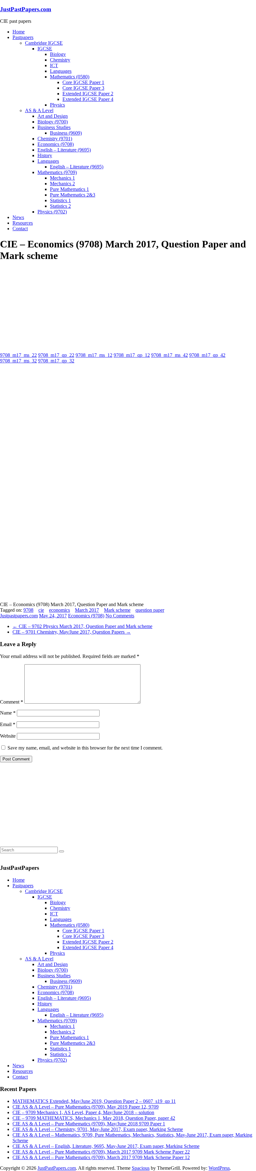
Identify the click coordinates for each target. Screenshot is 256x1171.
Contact (20, 228)
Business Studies (54, 127)
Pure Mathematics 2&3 (72, 194)
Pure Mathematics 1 (69, 189)
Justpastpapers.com (19, 615)
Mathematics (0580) (69, 76)
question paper (149, 610)
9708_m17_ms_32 (18, 360)
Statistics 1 (60, 200)
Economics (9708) (55, 144)
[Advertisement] (47, 307)
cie (41, 610)
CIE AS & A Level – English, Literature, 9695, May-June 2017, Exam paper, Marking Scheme (105, 1146)
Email (7, 724)
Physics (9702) (52, 211)
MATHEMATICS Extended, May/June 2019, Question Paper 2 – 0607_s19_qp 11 (94, 1101)
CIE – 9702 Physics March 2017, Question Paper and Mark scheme (82, 626)
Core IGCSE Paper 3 (83, 88)
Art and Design (52, 116)
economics (59, 610)
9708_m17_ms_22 (18, 355)
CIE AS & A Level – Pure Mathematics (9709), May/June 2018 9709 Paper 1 (88, 1123)
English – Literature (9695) (64, 149)
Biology (58, 54)
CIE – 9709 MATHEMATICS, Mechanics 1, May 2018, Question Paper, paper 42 (93, 1118)
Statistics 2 (60, 206)
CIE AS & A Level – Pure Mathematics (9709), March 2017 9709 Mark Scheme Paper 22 (101, 1151)
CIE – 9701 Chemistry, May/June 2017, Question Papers (71, 632)
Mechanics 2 (62, 183)
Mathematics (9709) (57, 172)
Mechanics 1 (62, 178)
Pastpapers (22, 37)
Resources (22, 223)
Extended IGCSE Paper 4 (87, 99)
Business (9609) (66, 133)
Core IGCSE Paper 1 (83, 82)
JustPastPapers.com (25, 9)
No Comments (120, 615)
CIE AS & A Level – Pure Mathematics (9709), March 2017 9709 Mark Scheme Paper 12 (101, 1157)
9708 (28, 610)
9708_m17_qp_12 (132, 355)
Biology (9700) (52, 121)
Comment (11, 702)
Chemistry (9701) (54, 138)
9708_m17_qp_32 (56, 360)
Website (8, 736)
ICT (54, 65)
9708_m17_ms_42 (169, 355)
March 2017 (87, 610)
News (18, 217)
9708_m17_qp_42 (207, 355)
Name (8, 712)
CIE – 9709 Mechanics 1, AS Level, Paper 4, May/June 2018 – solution (83, 1112)
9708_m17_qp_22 (56, 355)
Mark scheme (117, 610)
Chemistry (60, 59)
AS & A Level (39, 110)
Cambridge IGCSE (44, 43)
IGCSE (44, 48)
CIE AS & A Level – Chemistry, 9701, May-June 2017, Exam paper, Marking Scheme (97, 1129)
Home (18, 31)
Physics (57, 104)
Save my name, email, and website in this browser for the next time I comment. (85, 747)
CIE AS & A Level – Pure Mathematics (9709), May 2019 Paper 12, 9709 (85, 1106)
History (44, 155)
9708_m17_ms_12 (94, 355)
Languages (60, 71)
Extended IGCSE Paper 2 (87, 93)
